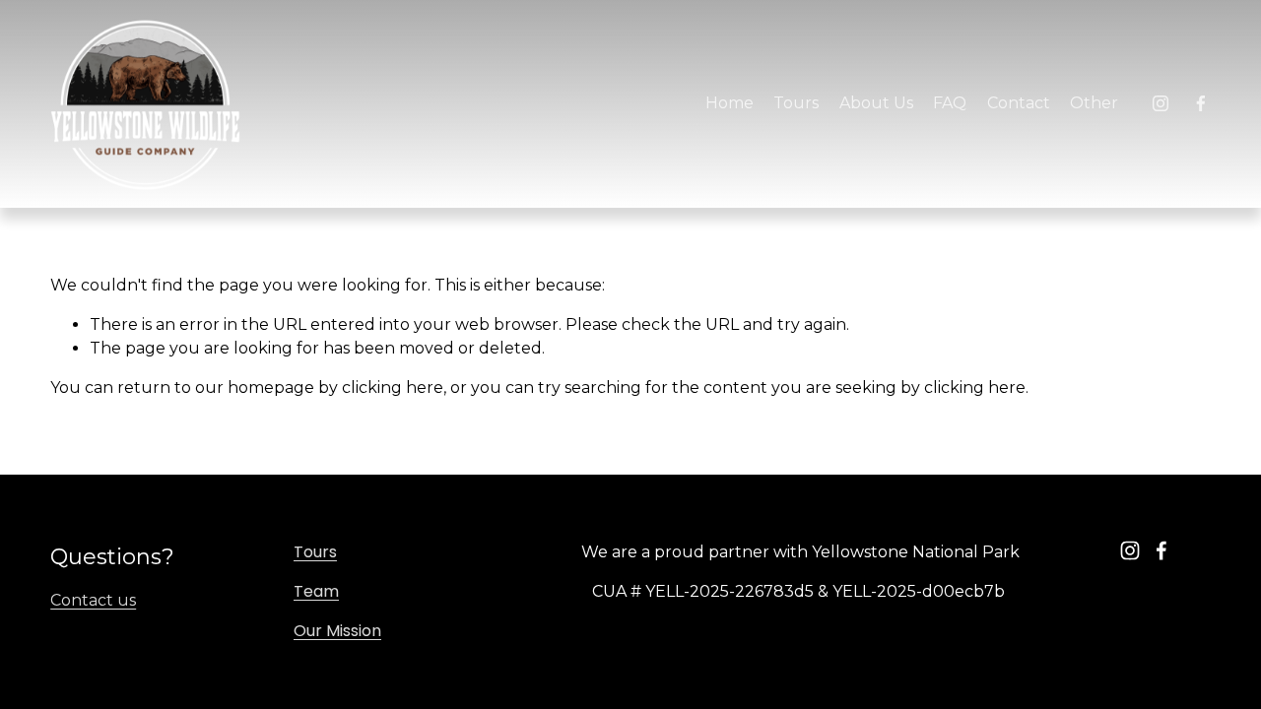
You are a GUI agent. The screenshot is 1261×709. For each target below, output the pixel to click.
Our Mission (337, 630)
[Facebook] (1201, 103)
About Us (876, 103)
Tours (315, 552)
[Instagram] (1160, 103)
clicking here (392, 387)
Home (729, 103)
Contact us (93, 600)
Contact (1018, 103)
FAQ (949, 103)
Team (316, 591)
